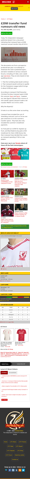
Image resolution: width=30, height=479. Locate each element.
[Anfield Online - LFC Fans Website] (8, 2)
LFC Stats (10, 446)
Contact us (15, 459)
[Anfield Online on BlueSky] (6, 470)
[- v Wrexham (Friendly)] (3, 297)
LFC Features (11, 450)
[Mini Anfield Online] (16, 470)
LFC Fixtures (22, 442)
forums (18, 143)
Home (3, 19)
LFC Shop (10, 349)
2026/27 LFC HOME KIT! (14, 7)
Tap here (4, 268)
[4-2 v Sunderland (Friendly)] (9, 297)
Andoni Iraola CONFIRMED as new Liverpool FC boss (7, 181)
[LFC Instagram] (13, 470)
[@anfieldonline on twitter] (23, 470)
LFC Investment (14, 167)
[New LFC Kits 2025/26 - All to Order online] (15, 159)
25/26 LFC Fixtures (6, 280)
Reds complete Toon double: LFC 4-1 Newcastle (7, 199)
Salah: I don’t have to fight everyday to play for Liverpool (7, 220)
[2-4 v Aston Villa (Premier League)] (21, 297)
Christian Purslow (6, 167)
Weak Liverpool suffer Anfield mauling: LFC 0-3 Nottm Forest (21, 214)
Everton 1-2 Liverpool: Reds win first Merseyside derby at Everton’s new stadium (21, 183)
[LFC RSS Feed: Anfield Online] (20, 470)
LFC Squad (19, 446)
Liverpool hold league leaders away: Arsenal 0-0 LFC (21, 199)
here (11, 96)
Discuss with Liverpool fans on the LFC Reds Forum (14, 226)
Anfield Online (19, 431)
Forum (12, 372)
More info (7, 346)
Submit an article (19, 455)
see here (7, 76)
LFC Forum (9, 455)
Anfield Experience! (6, 356)
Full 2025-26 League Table (8, 322)
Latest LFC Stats (5, 300)
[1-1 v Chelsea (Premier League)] (26, 297)
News (4, 372)
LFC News (10, 19)
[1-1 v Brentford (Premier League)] (15, 297)
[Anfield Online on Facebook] (9, 470)
